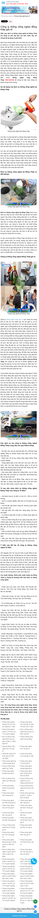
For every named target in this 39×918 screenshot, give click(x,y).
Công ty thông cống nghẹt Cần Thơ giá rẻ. (8, 748)
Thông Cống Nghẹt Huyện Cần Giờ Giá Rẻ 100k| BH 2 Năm (8, 724)
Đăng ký (15, 916)
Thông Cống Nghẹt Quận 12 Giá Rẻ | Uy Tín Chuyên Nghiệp (9, 731)
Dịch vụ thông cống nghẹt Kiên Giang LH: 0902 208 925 (27, 731)
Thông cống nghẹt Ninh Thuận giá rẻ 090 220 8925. (26, 773)
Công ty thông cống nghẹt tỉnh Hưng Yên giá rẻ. (27, 788)
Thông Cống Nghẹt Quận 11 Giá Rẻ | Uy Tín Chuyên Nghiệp (9, 898)
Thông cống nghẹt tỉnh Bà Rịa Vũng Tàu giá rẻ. (27, 820)
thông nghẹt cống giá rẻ (14, 319)
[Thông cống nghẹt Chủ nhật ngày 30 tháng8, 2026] (19, 7)
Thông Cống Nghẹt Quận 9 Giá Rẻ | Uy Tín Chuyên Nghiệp (8, 891)
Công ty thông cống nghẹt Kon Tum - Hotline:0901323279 (26, 780)
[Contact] (34, 861)
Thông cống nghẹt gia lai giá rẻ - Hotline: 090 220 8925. (27, 795)
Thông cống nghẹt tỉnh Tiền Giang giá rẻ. (8, 834)
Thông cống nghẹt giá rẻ (22, 16)
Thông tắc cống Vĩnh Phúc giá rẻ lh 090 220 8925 (9, 756)
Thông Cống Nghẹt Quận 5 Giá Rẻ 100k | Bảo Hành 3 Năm (9, 876)
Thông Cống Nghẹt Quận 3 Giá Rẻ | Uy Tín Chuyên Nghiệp (8, 869)
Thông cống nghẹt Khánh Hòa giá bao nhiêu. (8, 788)
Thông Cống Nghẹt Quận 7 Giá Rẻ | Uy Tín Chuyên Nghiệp (8, 883)
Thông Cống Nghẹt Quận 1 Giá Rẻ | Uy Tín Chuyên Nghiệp (8, 861)
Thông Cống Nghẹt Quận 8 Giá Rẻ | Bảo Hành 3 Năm (27, 883)
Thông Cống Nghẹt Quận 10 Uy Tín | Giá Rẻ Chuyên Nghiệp (27, 891)
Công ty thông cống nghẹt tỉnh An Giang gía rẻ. (8, 827)
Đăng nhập (22, 916)
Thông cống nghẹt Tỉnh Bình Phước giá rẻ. (27, 842)
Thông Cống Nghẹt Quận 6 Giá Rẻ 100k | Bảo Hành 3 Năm (27, 876)
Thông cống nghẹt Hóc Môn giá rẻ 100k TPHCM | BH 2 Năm (27, 724)
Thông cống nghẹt (7, 16)
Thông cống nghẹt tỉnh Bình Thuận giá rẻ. (26, 807)
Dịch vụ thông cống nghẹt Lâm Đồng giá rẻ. (8, 780)
